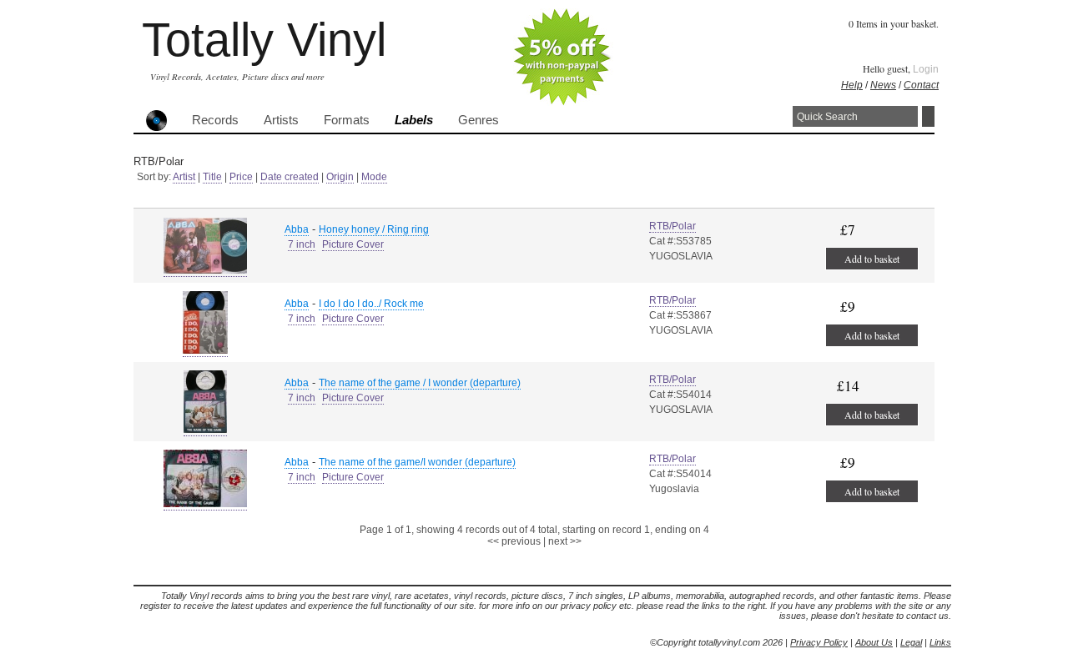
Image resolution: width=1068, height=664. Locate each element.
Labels (414, 120)
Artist (184, 177)
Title (212, 177)
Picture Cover (353, 244)
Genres (478, 120)
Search (928, 116)
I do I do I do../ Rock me (371, 303)
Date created (289, 177)
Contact (921, 85)
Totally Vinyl (264, 39)
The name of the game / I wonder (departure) (420, 383)
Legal (911, 642)
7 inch (301, 244)
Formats (347, 120)
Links (940, 642)
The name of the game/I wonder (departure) (417, 462)
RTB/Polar (672, 226)
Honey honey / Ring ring (374, 229)
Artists (281, 120)
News (883, 85)
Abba (297, 229)
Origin (340, 177)
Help (852, 85)
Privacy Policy (819, 642)
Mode (374, 177)
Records (215, 120)
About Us (874, 642)
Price (241, 177)
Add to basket (871, 258)
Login (926, 69)
